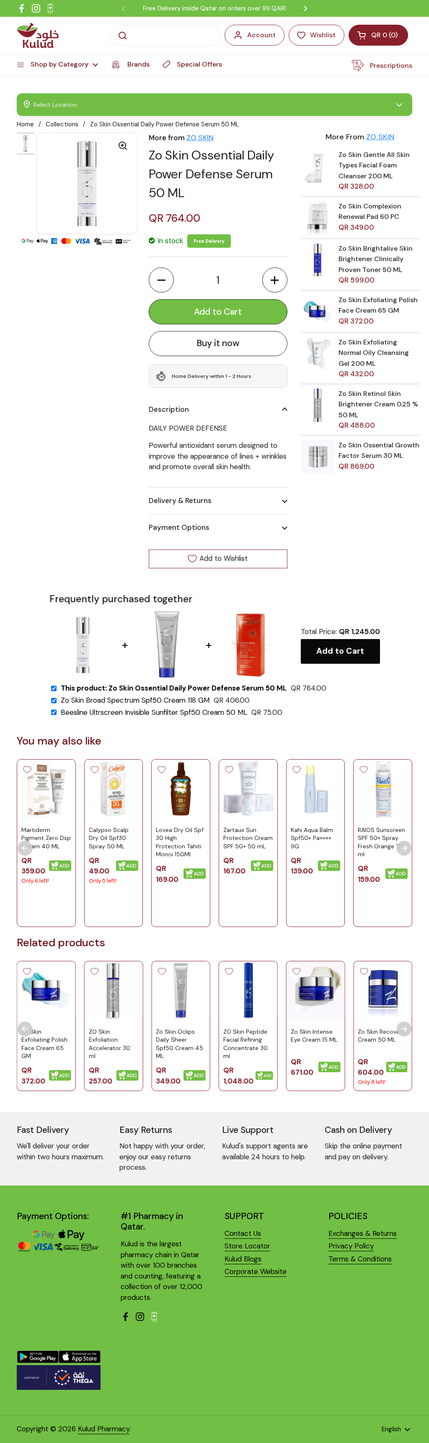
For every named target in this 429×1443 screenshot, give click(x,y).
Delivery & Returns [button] (180, 500)
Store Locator (247, 1245)
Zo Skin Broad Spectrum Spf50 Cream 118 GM (135, 700)
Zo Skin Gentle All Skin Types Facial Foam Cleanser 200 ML (374, 165)
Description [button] (169, 409)
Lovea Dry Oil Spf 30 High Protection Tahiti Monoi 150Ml (180, 842)
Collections (62, 124)
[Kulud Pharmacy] (38, 35)
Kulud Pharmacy (103, 1428)
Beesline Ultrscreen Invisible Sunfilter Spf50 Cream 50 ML (154, 712)
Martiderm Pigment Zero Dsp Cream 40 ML (46, 838)
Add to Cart (340, 651)
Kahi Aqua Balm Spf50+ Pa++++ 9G (312, 838)
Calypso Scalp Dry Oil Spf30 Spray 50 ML (109, 838)
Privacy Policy (351, 1245)
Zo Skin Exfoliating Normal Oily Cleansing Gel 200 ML (374, 353)
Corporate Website (256, 1271)
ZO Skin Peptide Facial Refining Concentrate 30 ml (245, 1044)
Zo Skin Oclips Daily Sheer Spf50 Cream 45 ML (179, 1044)
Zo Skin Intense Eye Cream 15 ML (314, 1036)
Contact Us (243, 1233)
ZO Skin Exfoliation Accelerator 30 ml (109, 1044)
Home (25, 124)
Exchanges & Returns (362, 1233)
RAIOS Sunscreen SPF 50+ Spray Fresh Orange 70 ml (381, 842)
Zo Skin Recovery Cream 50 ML (381, 1036)
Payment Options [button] (179, 527)
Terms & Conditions (360, 1258)
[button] (161, 280)
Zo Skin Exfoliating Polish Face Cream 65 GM (44, 1044)
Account (261, 35)
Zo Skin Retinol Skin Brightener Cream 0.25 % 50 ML (378, 404)
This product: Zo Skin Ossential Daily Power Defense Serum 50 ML (174, 688)
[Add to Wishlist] (27, 770)
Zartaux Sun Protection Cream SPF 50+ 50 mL (248, 838)
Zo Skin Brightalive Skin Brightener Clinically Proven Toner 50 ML (376, 259)
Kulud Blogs (243, 1258)
